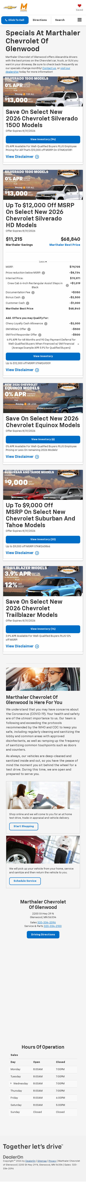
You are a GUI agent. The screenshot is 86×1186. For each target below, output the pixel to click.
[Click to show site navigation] (79, 20)
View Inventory (43, 356)
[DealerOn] (13, 1157)
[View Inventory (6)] (43, 398)
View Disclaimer (20, 157)
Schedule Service (25, 881)
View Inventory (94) (43, 139)
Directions (40, 20)
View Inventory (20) (43, 539)
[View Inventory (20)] (43, 485)
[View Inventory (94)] (43, 91)
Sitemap (42, 1161)
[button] (15, 20)
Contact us (49, 68)
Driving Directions (43, 934)
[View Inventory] (43, 185)
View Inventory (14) (43, 629)
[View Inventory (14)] (43, 581)
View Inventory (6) (43, 439)
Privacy (52, 1161)
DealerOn (30, 1161)
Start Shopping (24, 826)
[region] (43, 307)
